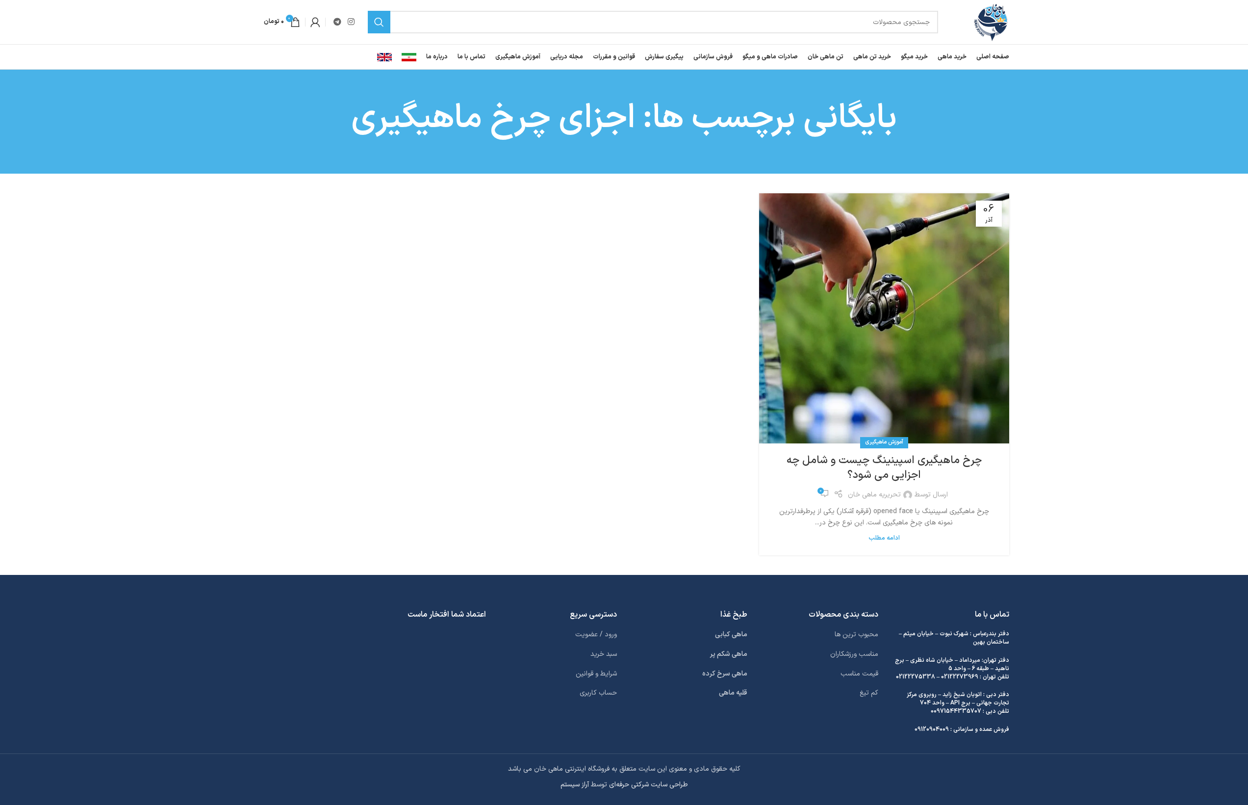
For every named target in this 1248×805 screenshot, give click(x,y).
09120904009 (932, 729)
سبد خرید (603, 654)
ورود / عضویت (596, 634)
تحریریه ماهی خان (874, 495)
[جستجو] (379, 22)
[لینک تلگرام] (338, 22)
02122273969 (959, 677)
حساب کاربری (598, 693)
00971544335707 (956, 711)
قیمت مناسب (859, 674)
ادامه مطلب (884, 538)
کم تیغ (869, 693)
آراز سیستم (574, 784)
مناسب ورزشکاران (854, 654)
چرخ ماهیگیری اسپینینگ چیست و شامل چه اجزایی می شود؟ (884, 468)
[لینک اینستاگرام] (351, 22)
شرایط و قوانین (596, 674)
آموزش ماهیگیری (884, 442)
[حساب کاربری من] (315, 22)
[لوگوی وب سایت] (990, 22)
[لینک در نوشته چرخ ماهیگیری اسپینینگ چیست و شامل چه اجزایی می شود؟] (884, 318)
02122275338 (915, 677)
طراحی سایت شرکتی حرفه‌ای (648, 784)
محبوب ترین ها (856, 634)
